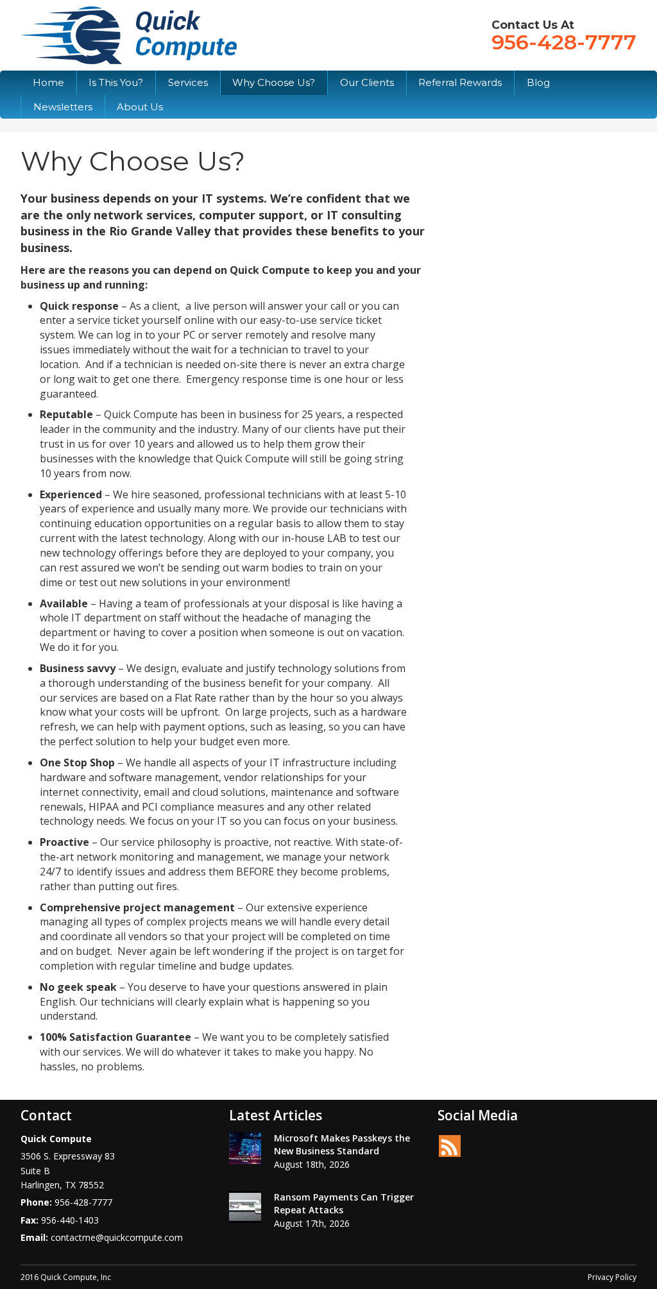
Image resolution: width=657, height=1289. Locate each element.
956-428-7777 (563, 42)
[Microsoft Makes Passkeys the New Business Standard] (245, 1148)
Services (188, 82)
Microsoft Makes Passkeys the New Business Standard (342, 1144)
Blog (538, 82)
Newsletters (62, 107)
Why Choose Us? (273, 82)
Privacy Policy (612, 1277)
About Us (140, 107)
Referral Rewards (460, 82)
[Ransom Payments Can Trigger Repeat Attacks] (245, 1207)
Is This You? (116, 82)
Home (48, 82)
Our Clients (367, 82)
